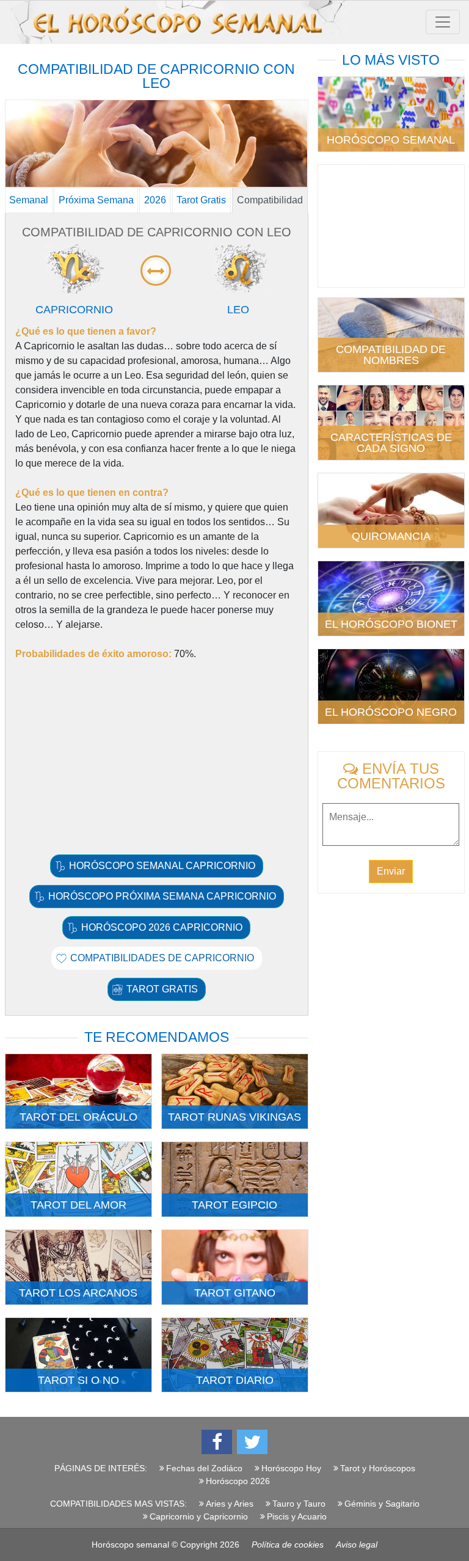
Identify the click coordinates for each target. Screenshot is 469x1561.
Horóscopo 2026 (238, 1481)
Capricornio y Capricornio (199, 1516)
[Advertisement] (156, 756)
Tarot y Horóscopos (377, 1468)
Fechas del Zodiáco (204, 1468)
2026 (155, 200)
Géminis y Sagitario (382, 1503)
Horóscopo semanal (130, 1544)
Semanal (28, 200)
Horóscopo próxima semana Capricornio (162, 896)
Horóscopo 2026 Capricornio (161, 927)
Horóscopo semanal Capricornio (162, 866)
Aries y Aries (229, 1503)
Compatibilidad (270, 200)
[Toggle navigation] (443, 22)
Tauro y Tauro (298, 1503)
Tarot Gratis (201, 200)
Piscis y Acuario (297, 1516)
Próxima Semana (96, 200)
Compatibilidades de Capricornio (162, 958)
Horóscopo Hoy (291, 1468)
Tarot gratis (162, 989)
